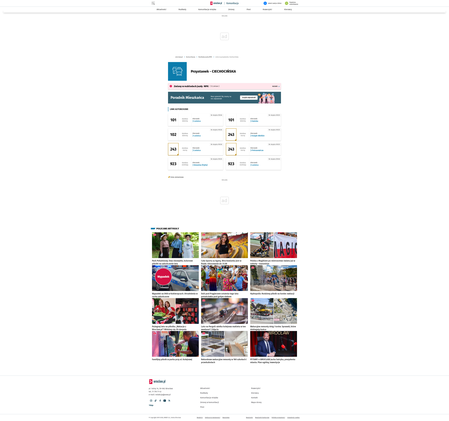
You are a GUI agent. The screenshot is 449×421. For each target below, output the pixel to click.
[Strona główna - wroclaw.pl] (216, 3)
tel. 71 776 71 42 (155, 391)
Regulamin (249, 417)
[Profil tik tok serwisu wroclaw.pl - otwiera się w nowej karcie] (156, 400)
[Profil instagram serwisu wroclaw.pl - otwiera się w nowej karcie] (151, 400)
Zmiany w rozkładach (191, 86)
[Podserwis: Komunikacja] (231, 3)
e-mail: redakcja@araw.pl (160, 394)
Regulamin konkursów (262, 417)
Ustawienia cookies (293, 417)
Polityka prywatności (278, 417)
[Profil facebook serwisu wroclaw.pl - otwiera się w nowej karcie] (160, 400)
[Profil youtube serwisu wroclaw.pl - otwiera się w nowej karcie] (165, 400)
